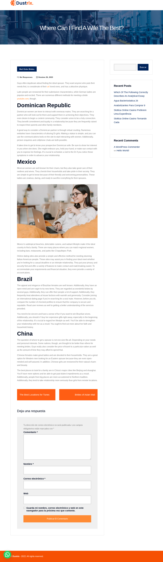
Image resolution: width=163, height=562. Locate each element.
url (48, 86)
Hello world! (123, 150)
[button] (7, 554)
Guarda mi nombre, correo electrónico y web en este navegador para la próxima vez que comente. (55, 509)
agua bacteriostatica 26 (126, 100)
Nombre (28, 464)
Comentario (30, 432)
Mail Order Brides (26, 69)
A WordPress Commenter (127, 147)
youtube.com (23, 99)
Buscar (143, 67)
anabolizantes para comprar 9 (129, 105)
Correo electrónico (34, 478)
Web (25, 493)
